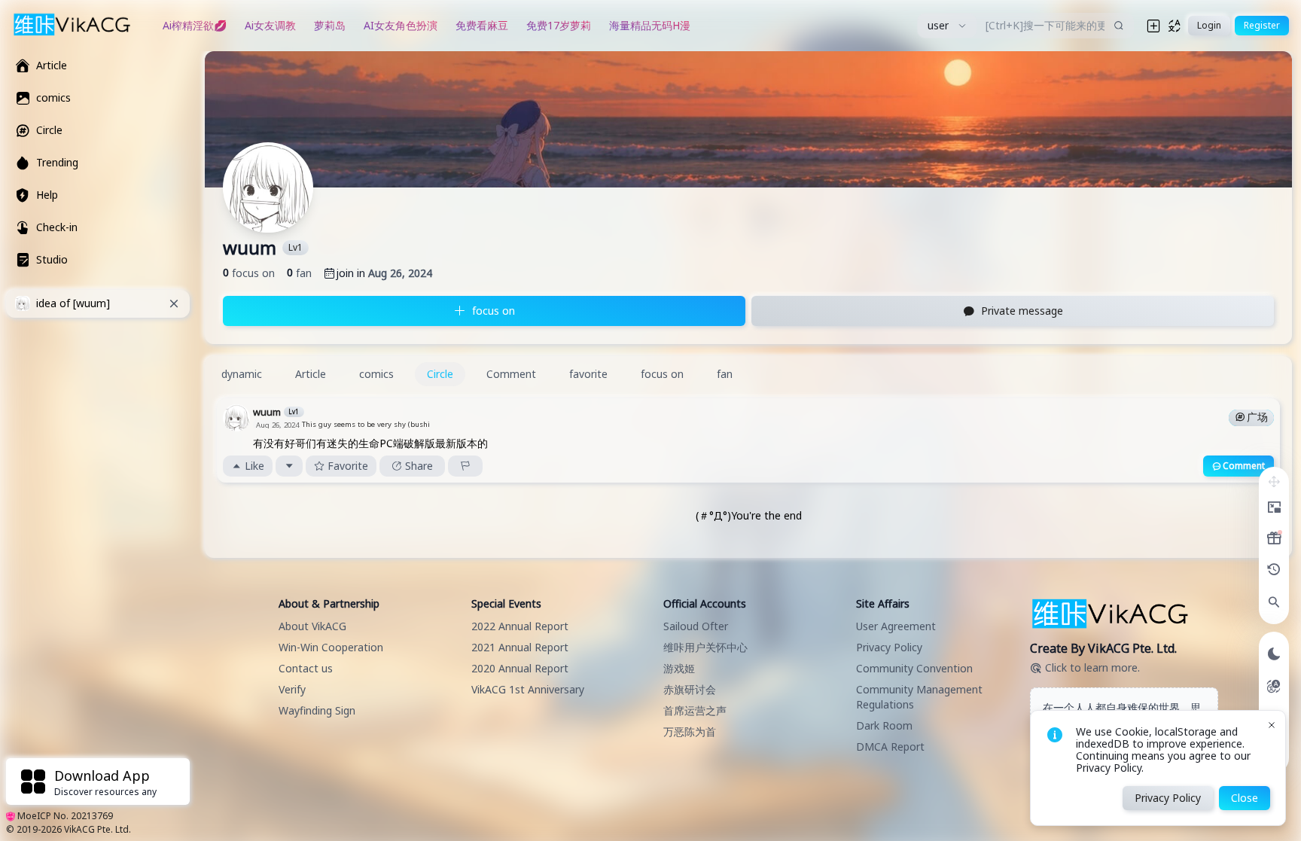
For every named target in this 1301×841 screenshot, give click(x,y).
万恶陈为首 (689, 731)
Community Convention (914, 668)
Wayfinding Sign (317, 710)
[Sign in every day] (1274, 538)
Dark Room (884, 725)
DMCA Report (890, 746)
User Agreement (896, 626)
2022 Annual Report (519, 626)
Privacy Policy (889, 647)
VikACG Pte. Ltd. (97, 829)
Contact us (306, 668)
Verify (292, 689)
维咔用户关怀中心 (705, 647)
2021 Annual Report (519, 647)
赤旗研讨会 (689, 689)
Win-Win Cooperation (331, 647)
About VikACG (312, 626)
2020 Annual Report (519, 668)
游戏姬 (679, 668)
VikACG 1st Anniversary (527, 689)
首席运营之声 (695, 710)
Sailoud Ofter (695, 626)
